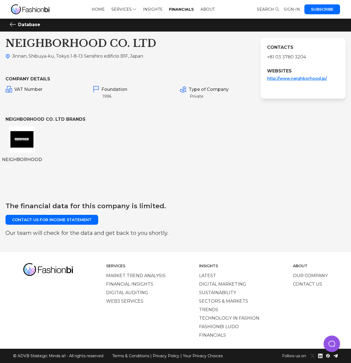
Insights (152, 9)
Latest (207, 275)
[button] (332, 344)
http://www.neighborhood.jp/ (297, 78)
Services (121, 9)
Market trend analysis (136, 275)
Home (98, 9)
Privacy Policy (166, 355)
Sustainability (217, 292)
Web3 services (124, 301)
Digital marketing (222, 284)
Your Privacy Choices (203, 355)
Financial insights (129, 284)
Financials (181, 9)
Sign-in (292, 9)
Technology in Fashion (229, 318)
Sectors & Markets (223, 301)
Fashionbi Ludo (219, 326)
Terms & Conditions (130, 355)
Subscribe (322, 9)
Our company (310, 275)
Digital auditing (127, 292)
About (207, 9)
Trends (208, 309)
